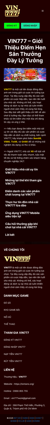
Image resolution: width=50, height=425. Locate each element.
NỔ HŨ (7, 317)
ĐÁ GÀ (7, 303)
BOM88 (36, 421)
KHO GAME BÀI (12, 310)
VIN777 (23, 377)
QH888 (13, 421)
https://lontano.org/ (24, 384)
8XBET (39, 418)
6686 (32, 418)
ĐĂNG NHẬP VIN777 (14, 347)
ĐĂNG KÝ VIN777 (13, 340)
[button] (25, 171)
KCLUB (21, 421)
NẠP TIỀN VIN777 (13, 354)
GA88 (28, 421)
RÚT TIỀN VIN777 (13, 361)
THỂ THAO (9, 324)
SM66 (25, 418)
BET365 (17, 418)
